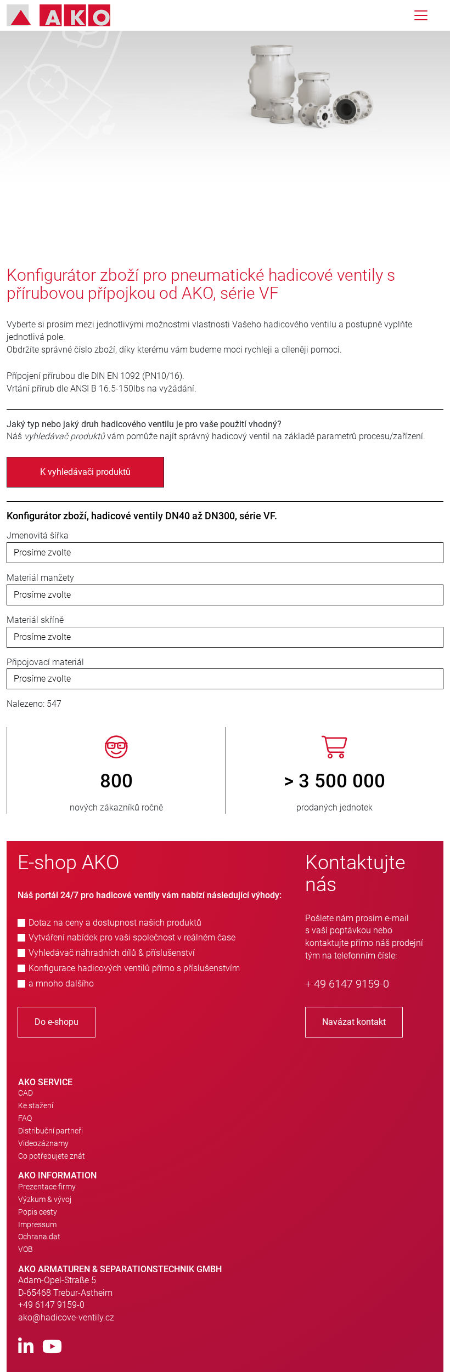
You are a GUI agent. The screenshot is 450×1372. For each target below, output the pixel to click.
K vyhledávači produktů (85, 472)
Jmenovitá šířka (38, 535)
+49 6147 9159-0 (51, 1305)
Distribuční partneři (50, 1130)
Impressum (37, 1224)
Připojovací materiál (45, 662)
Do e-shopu (56, 1022)
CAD (25, 1092)
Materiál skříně (35, 620)
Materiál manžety (40, 577)
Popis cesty (37, 1211)
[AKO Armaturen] (67, 15)
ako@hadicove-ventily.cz (66, 1317)
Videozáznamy (43, 1143)
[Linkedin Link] (25, 1347)
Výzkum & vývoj (44, 1199)
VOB (25, 1249)
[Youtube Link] (52, 1347)
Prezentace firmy (47, 1186)
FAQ (25, 1118)
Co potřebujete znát (51, 1156)
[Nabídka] (420, 15)
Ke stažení (35, 1105)
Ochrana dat (39, 1236)
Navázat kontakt (354, 1022)
